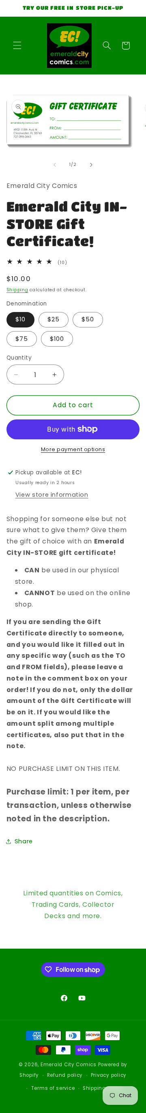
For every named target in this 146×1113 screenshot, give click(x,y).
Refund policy (65, 1075)
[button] (17, 45)
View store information (51, 495)
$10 (20, 319)
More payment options (73, 449)
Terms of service (53, 1088)
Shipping (17, 290)
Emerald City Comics (69, 1064)
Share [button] (24, 841)
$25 (53, 319)
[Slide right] (91, 165)
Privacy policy (109, 1075)
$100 (57, 339)
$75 (21, 339)
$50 (88, 319)
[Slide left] (55, 165)
